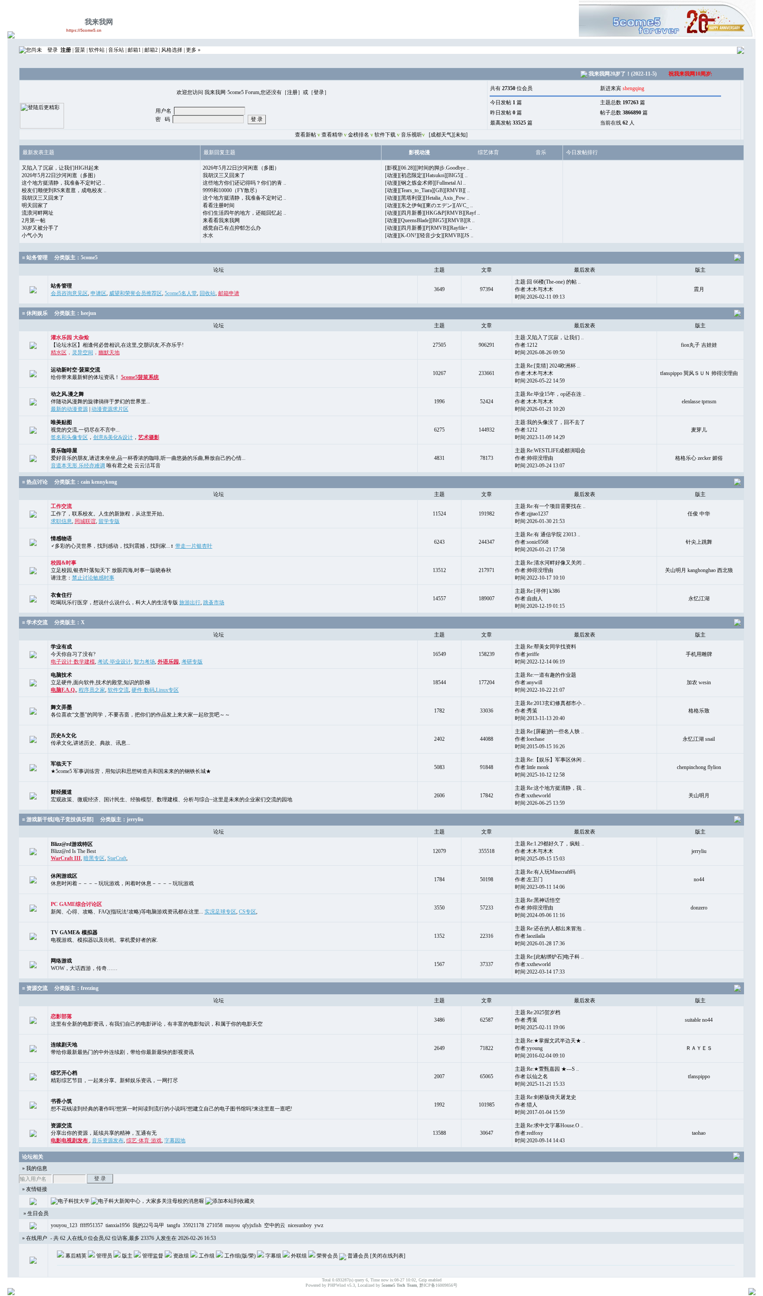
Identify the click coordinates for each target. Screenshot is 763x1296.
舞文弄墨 (61, 707)
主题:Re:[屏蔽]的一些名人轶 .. (549, 731)
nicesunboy (300, 1225)
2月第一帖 (33, 220)
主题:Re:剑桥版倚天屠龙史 (545, 1097)
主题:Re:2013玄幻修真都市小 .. (550, 703)
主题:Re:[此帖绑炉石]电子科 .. (549, 957)
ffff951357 (91, 1225)
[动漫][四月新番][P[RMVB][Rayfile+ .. (428, 228)
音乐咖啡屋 (64, 450)
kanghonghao (701, 570)
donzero (699, 908)
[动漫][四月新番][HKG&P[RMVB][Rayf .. (432, 213)
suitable (693, 1020)
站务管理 (61, 286)
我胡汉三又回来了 (43, 198)
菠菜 (80, 50)
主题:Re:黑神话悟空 (537, 900)
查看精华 (332, 135)
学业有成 (61, 647)
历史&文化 (63, 735)
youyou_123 (64, 1225)
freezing (89, 988)
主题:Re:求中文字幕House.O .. (549, 1125)
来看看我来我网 (221, 220)
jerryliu (135, 819)
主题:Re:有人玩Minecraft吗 (545, 872)
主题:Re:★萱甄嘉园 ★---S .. (547, 1069)
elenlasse (691, 401)
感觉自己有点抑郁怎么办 (232, 228)
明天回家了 (35, 205)
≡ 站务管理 (35, 257)
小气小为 (32, 235)
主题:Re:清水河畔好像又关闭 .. (550, 563)
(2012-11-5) (703, 74)
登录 (52, 50)
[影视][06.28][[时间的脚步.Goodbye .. (427, 168)
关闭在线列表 (388, 1256)
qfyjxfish (251, 1225)
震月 (699, 289)
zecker (704, 458)
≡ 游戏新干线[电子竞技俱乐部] (58, 819)
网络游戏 (61, 961)
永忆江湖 (699, 598)
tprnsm (709, 401)
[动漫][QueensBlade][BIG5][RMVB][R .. (430, 220)
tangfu (173, 1225)
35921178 (193, 1225)
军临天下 (61, 764)
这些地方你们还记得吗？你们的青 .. (244, 183)
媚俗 (717, 458)
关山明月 (675, 570)
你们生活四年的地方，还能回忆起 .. (244, 213)
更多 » (193, 50)
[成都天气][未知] (448, 135)
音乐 (541, 152)
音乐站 (116, 50)
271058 (215, 1225)
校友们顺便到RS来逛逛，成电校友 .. (64, 190)
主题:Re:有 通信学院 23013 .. (547, 534)
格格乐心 (685, 458)
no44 (699, 879)
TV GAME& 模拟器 (74, 932)
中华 (704, 514)
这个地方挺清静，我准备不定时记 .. (63, 183)
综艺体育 (488, 152)
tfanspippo (671, 373)
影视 (414, 152)
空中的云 (274, 1225)
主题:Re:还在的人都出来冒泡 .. (550, 928)
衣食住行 (61, 595)
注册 (292, 92)
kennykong (104, 482)
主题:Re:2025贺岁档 (537, 1012)
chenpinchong (691, 767)
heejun (88, 313)
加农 (692, 682)
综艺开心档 (64, 1073)
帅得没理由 (724, 373)
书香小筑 (61, 1101)
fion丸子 (690, 345)
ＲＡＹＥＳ (699, 1048)
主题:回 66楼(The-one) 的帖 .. (548, 282)
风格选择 (171, 50)
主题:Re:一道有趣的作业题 (545, 675)
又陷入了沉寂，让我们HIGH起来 (60, 168)
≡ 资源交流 (35, 988)
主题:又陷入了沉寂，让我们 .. (549, 337)
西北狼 (725, 570)
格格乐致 (699, 711)
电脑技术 (61, 675)
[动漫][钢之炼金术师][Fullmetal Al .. (425, 183)
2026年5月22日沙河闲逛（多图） (60, 175)
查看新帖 (305, 135)
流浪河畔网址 (37, 213)
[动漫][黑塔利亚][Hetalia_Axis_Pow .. (427, 198)
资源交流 (61, 1125)
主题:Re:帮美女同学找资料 (545, 647)
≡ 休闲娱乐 (35, 313)
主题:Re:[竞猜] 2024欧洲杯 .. (547, 366)
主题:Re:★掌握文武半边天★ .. (550, 1041)
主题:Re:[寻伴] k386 (537, 591)
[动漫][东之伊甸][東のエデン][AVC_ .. (429, 205)
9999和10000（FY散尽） (231, 190)
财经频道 (61, 792)
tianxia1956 (118, 1225)
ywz (318, 1225)
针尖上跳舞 (699, 542)
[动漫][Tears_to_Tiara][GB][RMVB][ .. (427, 190)
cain (85, 482)
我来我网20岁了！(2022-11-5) (610, 74)
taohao (699, 1133)
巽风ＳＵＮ (697, 373)
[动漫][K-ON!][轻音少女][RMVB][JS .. (429, 235)
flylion (714, 767)
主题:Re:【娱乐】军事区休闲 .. (550, 760)
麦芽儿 (699, 430)
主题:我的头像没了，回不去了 (550, 422)
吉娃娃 (709, 345)
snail (710, 739)
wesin (705, 682)
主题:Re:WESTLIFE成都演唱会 (550, 450)
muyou (232, 1225)
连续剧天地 (64, 1045)
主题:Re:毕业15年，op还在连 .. (550, 394)
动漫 (424, 152)
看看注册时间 (218, 205)
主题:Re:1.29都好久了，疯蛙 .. (549, 844)
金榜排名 (358, 135)
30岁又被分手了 (40, 228)
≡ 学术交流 (35, 622)
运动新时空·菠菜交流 (75, 370)
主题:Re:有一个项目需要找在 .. (550, 506)
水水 (208, 235)
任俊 (692, 514)
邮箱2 (151, 50)
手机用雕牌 (699, 654)
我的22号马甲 (148, 1225)
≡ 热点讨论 (35, 482)
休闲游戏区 (64, 876)
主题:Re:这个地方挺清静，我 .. (550, 788)
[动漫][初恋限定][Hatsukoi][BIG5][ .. (426, 175)
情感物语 (61, 538)
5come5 (89, 257)
